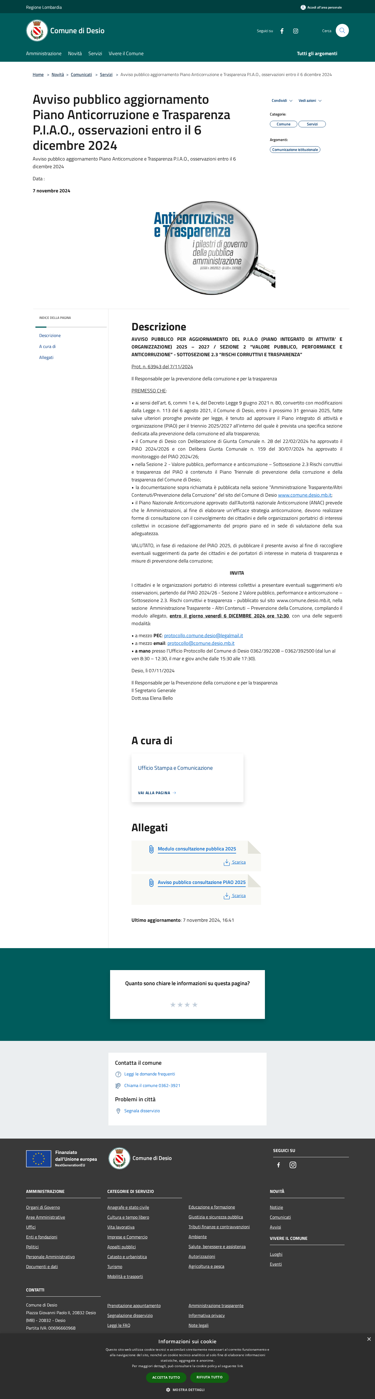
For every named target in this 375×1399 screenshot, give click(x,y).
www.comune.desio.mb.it (304, 495)
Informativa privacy (207, 1315)
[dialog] (187, 1366)
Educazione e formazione (212, 1207)
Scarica (239, 862)
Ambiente (198, 1236)
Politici (32, 1246)
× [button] (369, 1339)
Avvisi (275, 1227)
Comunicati (81, 74)
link (240, 1366)
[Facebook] (279, 30)
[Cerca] (342, 30)
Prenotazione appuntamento (134, 1305)
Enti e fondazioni (41, 1237)
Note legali (199, 1325)
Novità (58, 74)
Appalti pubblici (121, 1246)
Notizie (276, 1207)
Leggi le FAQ (118, 1325)
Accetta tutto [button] (166, 1377)
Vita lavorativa (121, 1227)
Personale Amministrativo (50, 1256)
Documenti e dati (42, 1266)
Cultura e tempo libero (128, 1217)
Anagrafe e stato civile (128, 1207)
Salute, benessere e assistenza (217, 1246)
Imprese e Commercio (127, 1237)
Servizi (106, 74)
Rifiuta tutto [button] (210, 1377)
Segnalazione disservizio (130, 1315)
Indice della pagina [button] (55, 317)
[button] (187, 1389)
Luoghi (276, 1254)
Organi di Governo (43, 1207)
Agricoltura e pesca (206, 1266)
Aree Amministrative (45, 1217)
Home (38, 74)
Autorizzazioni (202, 1256)
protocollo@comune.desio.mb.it (200, 643)
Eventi (276, 1264)
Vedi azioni (308, 100)
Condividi (280, 100)
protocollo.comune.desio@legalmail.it (203, 635)
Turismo (114, 1266)
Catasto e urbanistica (127, 1256)
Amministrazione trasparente (216, 1305)
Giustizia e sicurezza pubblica (216, 1216)
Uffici (31, 1227)
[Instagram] (293, 30)
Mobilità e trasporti (125, 1276)
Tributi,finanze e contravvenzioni (219, 1226)
